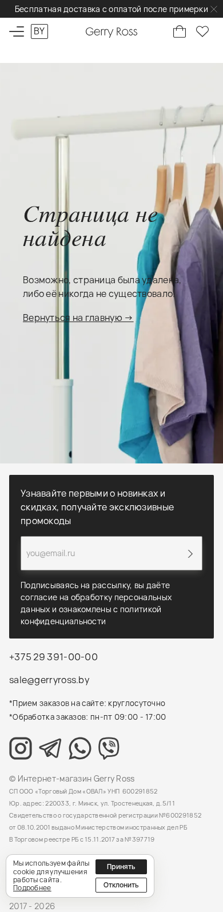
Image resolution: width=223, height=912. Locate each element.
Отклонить (121, 885)
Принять (121, 866)
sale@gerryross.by (49, 679)
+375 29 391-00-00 (53, 657)
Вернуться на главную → (78, 317)
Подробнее (32, 888)
